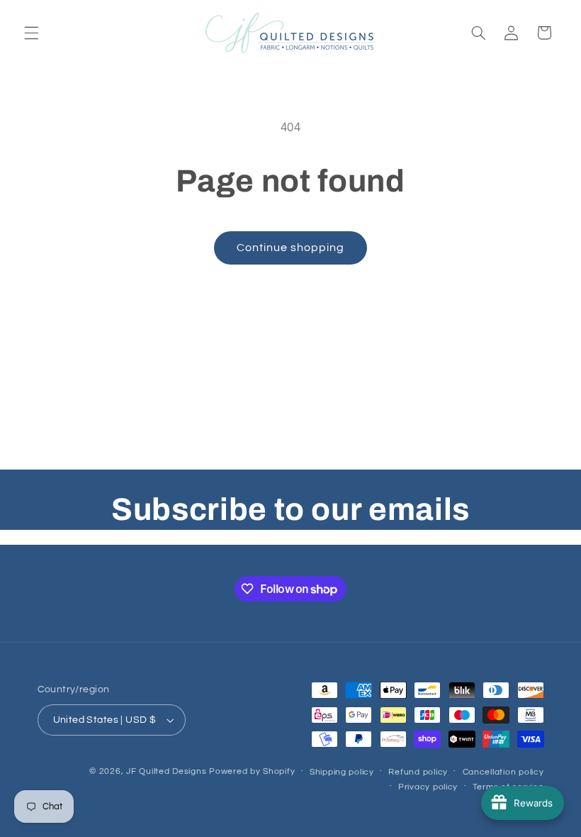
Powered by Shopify (252, 771)
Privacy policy (428, 787)
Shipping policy (342, 772)
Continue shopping (291, 247)
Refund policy (418, 772)
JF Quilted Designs (166, 771)
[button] (31, 32)
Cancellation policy (503, 772)
